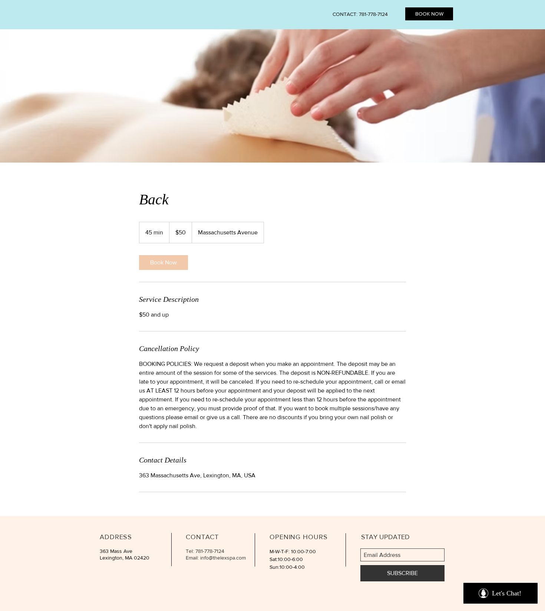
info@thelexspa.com (223, 558)
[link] (163, 262)
